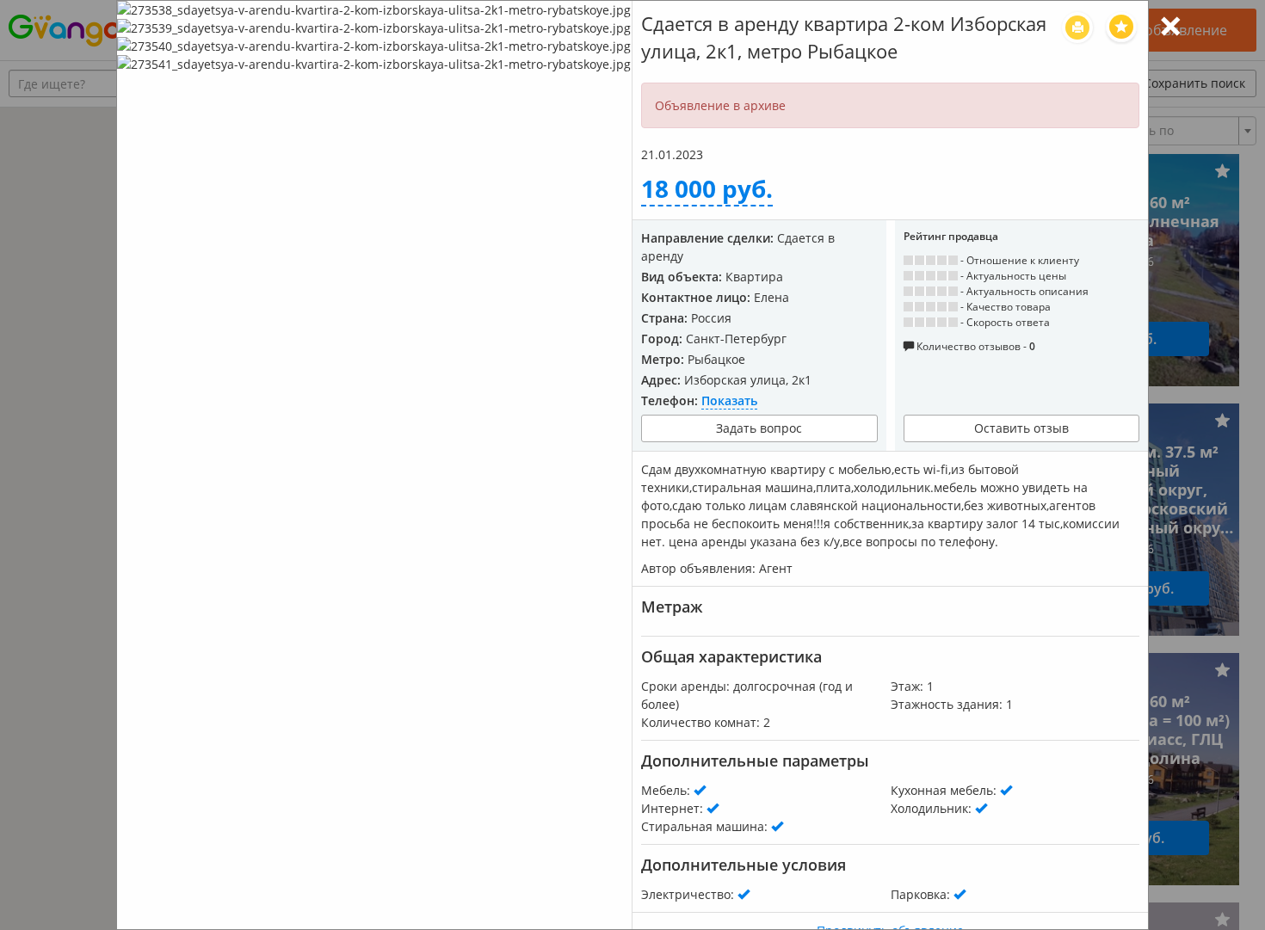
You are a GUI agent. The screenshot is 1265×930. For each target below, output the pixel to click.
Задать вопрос (759, 428)
